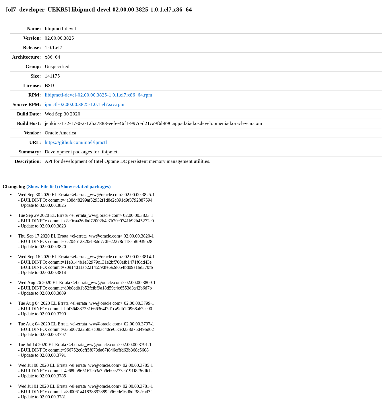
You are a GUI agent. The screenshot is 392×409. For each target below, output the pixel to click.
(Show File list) (42, 186)
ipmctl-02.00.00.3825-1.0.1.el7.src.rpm (84, 104)
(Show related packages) (85, 186)
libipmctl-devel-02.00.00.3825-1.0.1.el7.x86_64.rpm (98, 95)
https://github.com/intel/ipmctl (76, 142)
